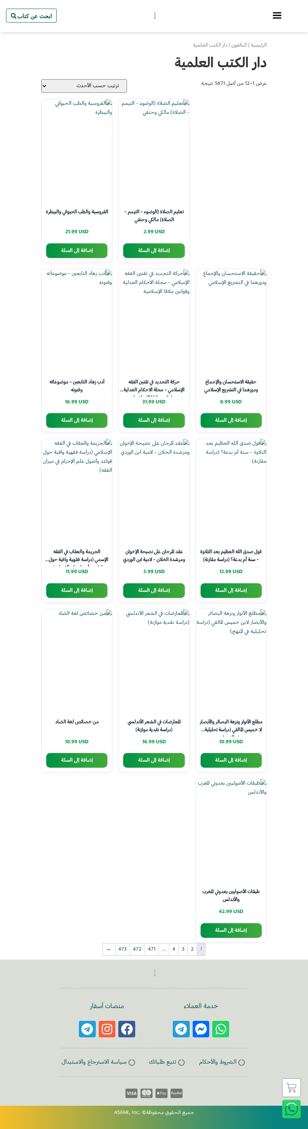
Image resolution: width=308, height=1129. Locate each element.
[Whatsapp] (220, 1029)
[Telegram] (181, 1029)
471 (152, 949)
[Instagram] (107, 1029)
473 (122, 949)
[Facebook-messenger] (201, 1029)
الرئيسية (259, 45)
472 (137, 949)
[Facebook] (126, 1029)
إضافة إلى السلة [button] (154, 251)
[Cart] (291, 1087)
